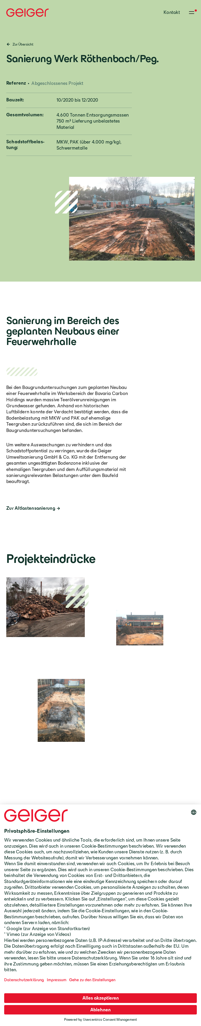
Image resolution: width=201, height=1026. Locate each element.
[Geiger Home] (27, 12)
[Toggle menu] (191, 12)
